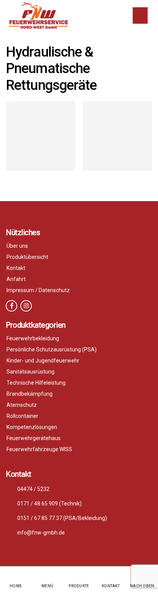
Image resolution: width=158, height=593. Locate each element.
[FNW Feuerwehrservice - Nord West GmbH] (38, 15)
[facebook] (11, 306)
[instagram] (26, 306)
